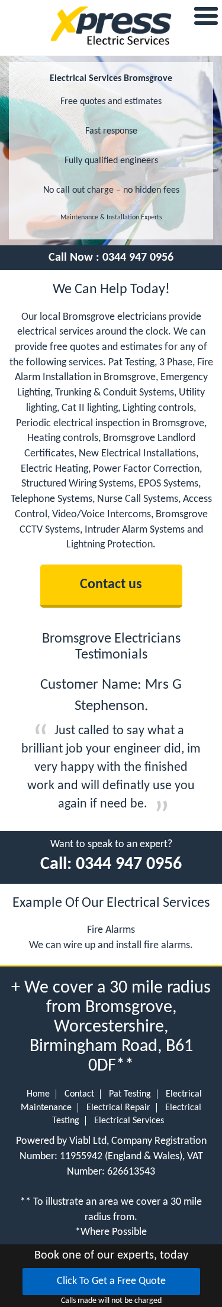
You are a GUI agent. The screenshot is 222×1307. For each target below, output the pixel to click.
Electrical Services (129, 1121)
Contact (79, 1094)
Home (38, 1094)
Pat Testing (130, 1094)
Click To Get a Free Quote (111, 1281)
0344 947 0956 (137, 258)
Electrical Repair (118, 1108)
